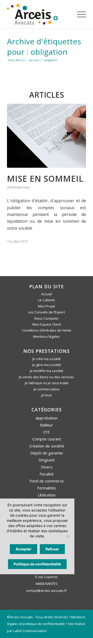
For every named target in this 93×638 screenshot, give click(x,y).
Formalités (46, 487)
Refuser (52, 549)
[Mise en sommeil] (46, 136)
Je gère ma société (46, 364)
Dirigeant (46, 459)
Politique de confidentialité (37, 564)
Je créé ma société (46, 358)
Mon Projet (46, 306)
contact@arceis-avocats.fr (46, 590)
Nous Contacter (46, 318)
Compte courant (46, 438)
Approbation (18, 187)
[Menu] (79, 14)
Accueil (46, 294)
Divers (46, 466)
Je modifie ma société (46, 370)
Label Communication (30, 630)
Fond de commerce (46, 480)
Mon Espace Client (46, 324)
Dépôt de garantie (46, 452)
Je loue (46, 395)
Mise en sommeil (45, 178)
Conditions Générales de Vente (46, 330)
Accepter (24, 549)
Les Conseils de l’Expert (46, 312)
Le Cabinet (46, 300)
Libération (47, 494)
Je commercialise (47, 389)
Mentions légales (46, 336)
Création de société (46, 445)
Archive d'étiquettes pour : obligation (44, 46)
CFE (46, 431)
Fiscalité (47, 473)
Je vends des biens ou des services (46, 377)
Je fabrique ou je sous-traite (46, 383)
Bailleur (46, 424)
